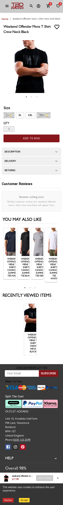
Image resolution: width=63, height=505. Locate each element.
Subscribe (48, 373)
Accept (24, 500)
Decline (8, 500)
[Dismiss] (57, 478)
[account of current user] (7, 6)
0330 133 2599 (21, 440)
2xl (30, 115)
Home (5, 19)
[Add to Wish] (56, 27)
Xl (20, 115)
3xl (43, 115)
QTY (6, 123)
